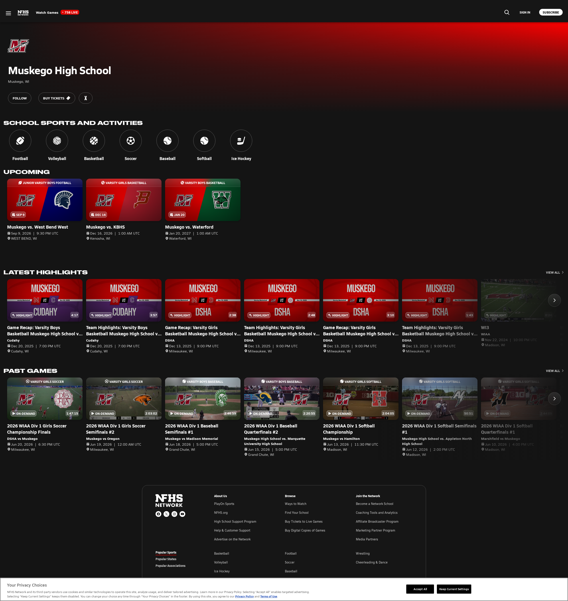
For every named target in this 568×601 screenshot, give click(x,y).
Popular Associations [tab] (170, 565)
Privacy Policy (244, 596)
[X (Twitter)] (166, 514)
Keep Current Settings (454, 589)
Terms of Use (268, 596)
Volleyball (221, 562)
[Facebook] (158, 514)
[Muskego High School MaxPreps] (86, 98)
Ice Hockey (222, 571)
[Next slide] (554, 300)
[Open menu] (8, 13)
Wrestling (363, 553)
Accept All (420, 589)
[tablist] (178, 559)
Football (291, 553)
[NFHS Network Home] (23, 13)
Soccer (289, 562)
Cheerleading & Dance (372, 562)
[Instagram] (174, 514)
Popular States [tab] (166, 558)
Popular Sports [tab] (166, 552)
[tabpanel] (313, 562)
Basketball (221, 553)
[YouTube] (182, 514)
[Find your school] (507, 12)
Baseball (291, 571)
